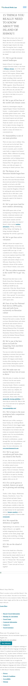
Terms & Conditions (9, 676)
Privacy (5, 673)
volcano (9, 69)
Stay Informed (6, 643)
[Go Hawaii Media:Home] (9, 7)
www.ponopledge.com (9, 408)
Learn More (3, 606)
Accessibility (7, 679)
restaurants (6, 517)
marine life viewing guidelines (12, 399)
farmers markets (13, 512)
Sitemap (5, 682)
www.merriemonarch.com (10, 448)
